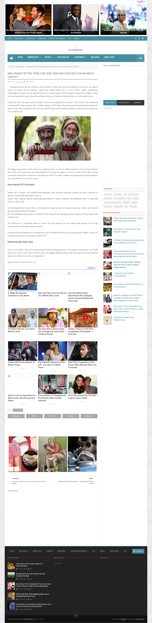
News (20, 57)
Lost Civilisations (119, 198)
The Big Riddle (28, 619)
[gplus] (139, 38)
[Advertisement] (121, 149)
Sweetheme (140, 619)
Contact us (139, 551)
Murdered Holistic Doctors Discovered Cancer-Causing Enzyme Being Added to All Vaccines (129, 254)
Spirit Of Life (37, 551)
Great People (133, 194)
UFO (126, 206)
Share (35, 416)
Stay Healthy (19, 38)
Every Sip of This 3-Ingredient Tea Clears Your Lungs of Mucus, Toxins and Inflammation (128, 309)
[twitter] (142, 38)
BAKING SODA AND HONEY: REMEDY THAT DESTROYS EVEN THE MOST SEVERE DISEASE (127, 265)
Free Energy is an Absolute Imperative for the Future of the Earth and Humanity (33, 605)
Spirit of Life (30, 38)
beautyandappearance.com (25, 262)
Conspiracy (79, 57)
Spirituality (33, 57)
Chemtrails (108, 194)
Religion (95, 57)
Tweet (17, 416)
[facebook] (135, 38)
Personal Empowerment (57, 38)
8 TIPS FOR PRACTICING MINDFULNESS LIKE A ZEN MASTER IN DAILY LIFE (32, 595)
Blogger (124, 619)
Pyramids (126, 202)
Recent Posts (110, 102)
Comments (137, 102)
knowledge (108, 198)
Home (9, 38)
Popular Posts (124, 102)
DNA (69, 38)
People (76, 38)
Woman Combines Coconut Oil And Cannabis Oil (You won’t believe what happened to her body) (128, 298)
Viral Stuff (109, 57)
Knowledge (42, 38)
